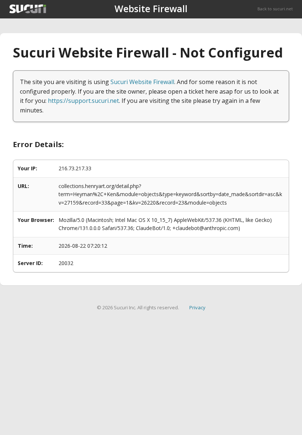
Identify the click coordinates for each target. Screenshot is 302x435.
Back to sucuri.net (275, 8)
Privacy (197, 307)
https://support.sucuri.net (83, 101)
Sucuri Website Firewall (142, 82)
